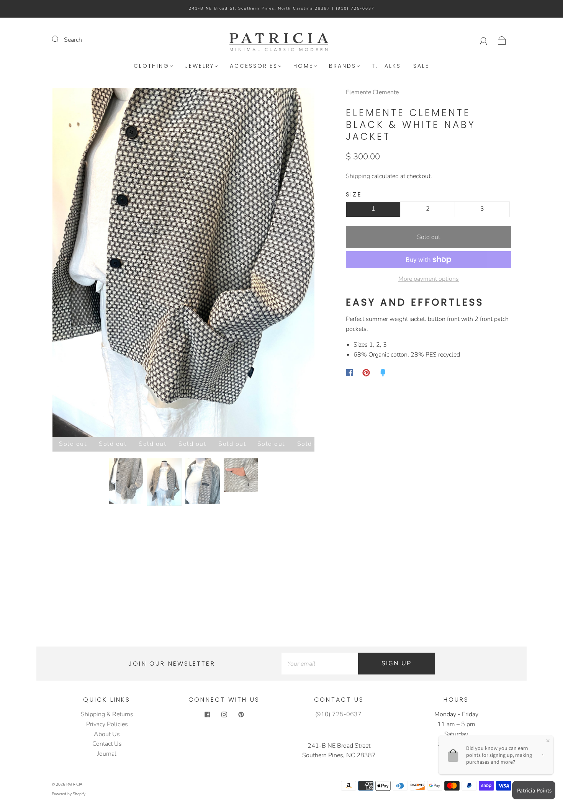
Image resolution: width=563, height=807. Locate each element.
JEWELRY (199, 66)
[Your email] (320, 664)
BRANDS (342, 66)
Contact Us (107, 744)
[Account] (484, 39)
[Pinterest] (366, 372)
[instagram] (224, 714)
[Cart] (502, 39)
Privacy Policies (107, 724)
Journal (106, 754)
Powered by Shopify (68, 794)
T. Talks (386, 66)
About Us (107, 734)
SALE (421, 66)
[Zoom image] (183, 264)
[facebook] (207, 714)
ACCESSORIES (254, 66)
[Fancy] (383, 372)
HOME (303, 66)
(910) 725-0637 (355, 8)
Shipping (358, 176)
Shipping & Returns (107, 714)
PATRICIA (74, 784)
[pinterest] (240, 714)
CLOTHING (151, 66)
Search (73, 40)
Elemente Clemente (372, 92)
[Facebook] (349, 372)
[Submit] (60, 39)
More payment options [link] (428, 279)
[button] (78, 264)
